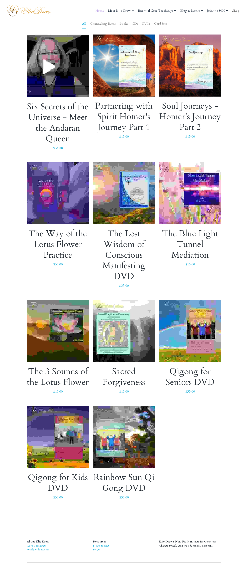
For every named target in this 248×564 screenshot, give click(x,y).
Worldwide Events (38, 534)
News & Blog (101, 530)
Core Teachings (36, 530)
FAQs (96, 534)
